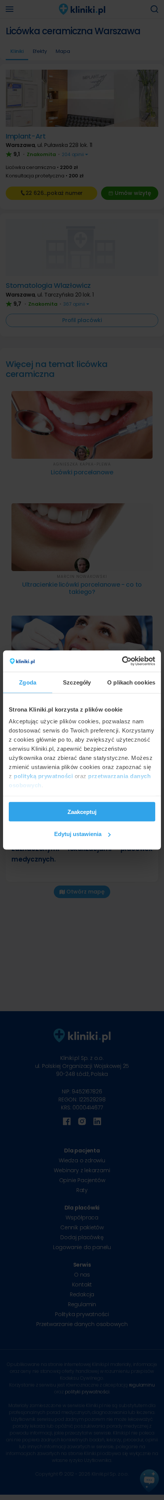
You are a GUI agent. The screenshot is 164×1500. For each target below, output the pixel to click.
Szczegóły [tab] (77, 682)
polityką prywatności (43, 776)
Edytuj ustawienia (77, 834)
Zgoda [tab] (27, 682)
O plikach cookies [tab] (131, 682)
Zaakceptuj (82, 811)
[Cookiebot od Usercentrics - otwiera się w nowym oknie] (121, 661)
